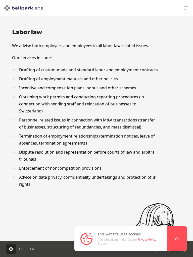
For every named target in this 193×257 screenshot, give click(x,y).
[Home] (24, 8)
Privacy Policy (146, 239)
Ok (177, 238)
